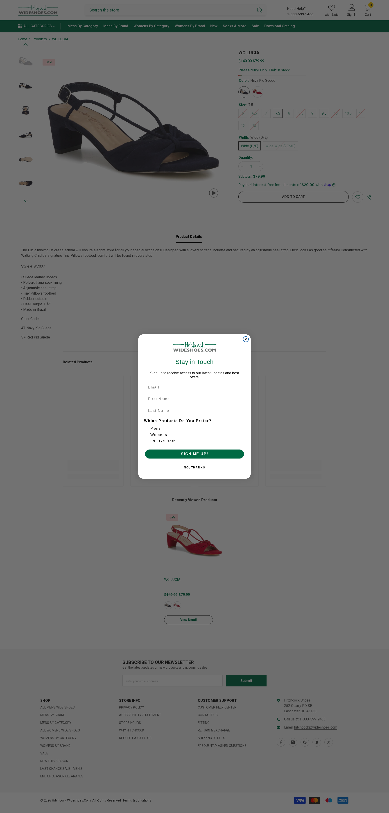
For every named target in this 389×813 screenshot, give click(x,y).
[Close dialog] (246, 339)
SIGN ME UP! (194, 454)
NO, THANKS (194, 467)
